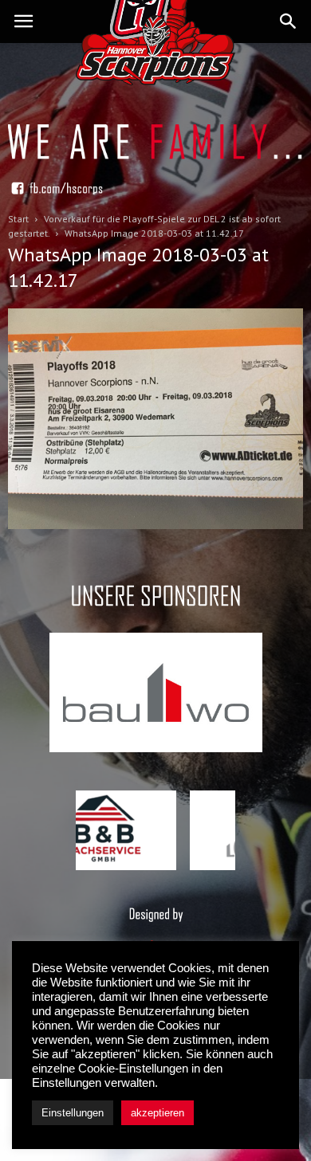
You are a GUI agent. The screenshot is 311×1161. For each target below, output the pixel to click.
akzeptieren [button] (157, 1113)
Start (18, 219)
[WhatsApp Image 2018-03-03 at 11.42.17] (155, 525)
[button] (288, 21)
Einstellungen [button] (72, 1113)
